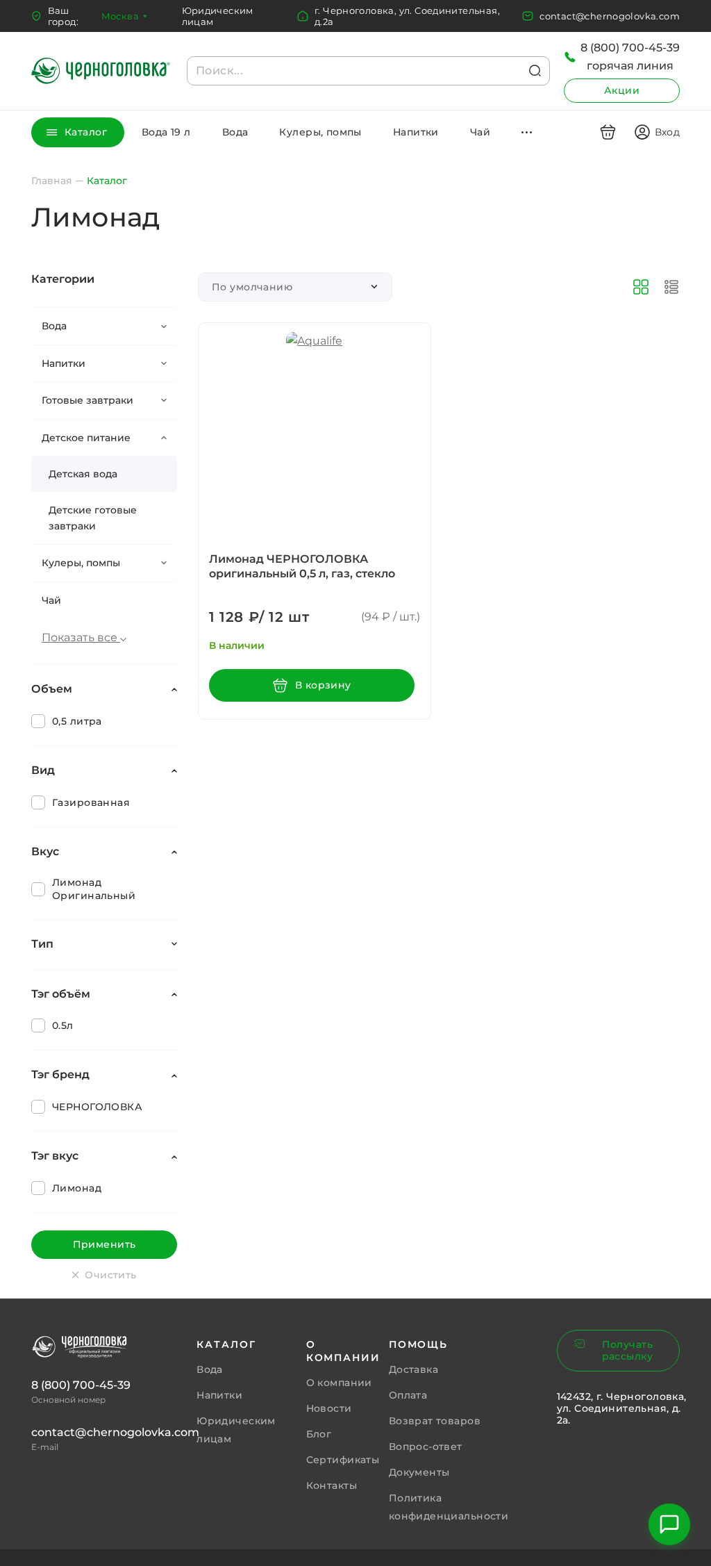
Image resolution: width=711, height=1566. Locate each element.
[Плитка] (641, 287)
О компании (339, 1382)
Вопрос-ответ (425, 1446)
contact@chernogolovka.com (609, 16)
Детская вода (83, 474)
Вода (235, 132)
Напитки (416, 132)
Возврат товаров (434, 1421)
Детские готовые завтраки (93, 517)
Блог (319, 1434)
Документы (419, 1472)
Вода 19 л (166, 132)
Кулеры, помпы (320, 132)
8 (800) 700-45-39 (81, 1385)
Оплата (408, 1395)
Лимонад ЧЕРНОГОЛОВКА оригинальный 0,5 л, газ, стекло (302, 566)
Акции (621, 90)
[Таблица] (671, 287)
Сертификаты (343, 1459)
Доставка (413, 1369)
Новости (329, 1408)
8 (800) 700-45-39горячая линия (630, 56)
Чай (480, 132)
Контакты (331, 1485)
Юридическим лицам (217, 16)
